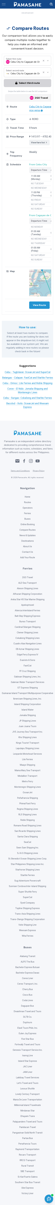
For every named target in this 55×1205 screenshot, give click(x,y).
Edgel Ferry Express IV (27, 654)
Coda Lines (27, 1000)
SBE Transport (27, 1171)
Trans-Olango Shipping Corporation (27, 919)
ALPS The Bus (27, 962)
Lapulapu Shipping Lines (27, 748)
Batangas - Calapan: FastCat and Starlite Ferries (27, 377)
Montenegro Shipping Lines (27, 787)
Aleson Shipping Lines (27, 588)
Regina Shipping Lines (27, 809)
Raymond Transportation (27, 1149)
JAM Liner (27, 1072)
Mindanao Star (27, 1110)
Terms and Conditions (20, 471)
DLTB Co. (27, 1017)
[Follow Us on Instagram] (30, 461)
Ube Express (27, 1188)
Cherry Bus (27, 989)
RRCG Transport (27, 1160)
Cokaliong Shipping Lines (27, 638)
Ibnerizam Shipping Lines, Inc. (27, 698)
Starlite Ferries (27, 875)
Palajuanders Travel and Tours (27, 1121)
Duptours (27, 1022)
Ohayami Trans (27, 1116)
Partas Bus (27, 1138)
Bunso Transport (27, 621)
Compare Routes (27, 530)
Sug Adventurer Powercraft (27, 880)
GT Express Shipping (27, 687)
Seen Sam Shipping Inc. (27, 847)
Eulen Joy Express (27, 1033)
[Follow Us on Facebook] (24, 461)
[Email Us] (17, 461)
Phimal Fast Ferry (27, 803)
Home (27, 497)
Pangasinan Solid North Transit (27, 1132)
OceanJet (27, 792)
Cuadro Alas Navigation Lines (27, 643)
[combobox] (25, 62)
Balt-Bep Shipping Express (27, 616)
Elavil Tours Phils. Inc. (27, 1028)
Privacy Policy (38, 471)
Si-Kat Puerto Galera (27, 1177)
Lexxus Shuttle (27, 1088)
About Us (27, 546)
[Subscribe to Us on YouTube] (37, 461)
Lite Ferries (27, 759)
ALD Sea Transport (27, 583)
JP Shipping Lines (27, 721)
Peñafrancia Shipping (27, 798)
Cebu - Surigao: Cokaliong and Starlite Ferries (27, 397)
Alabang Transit (27, 956)
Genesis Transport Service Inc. (27, 1050)
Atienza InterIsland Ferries (27, 610)
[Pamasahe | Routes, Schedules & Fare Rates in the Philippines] (27, 4)
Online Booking (27, 524)
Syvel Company (27, 903)
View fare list (38, 142)
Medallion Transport (27, 776)
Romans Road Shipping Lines (27, 825)
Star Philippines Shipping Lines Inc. (27, 864)
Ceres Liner (27, 978)
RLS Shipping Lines (27, 814)
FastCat (27, 665)
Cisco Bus (27, 995)
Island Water (28, 710)
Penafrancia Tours (27, 1143)
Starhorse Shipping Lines (27, 869)
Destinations (27, 541)
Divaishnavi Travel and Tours (27, 1011)
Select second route (15, 70)
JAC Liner (27, 1066)
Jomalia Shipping (27, 715)
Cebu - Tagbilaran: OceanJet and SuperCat (27, 372)
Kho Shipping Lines (27, 737)
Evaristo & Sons (27, 660)
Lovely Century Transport (27, 1094)
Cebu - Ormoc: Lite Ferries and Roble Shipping (27, 383)
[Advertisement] (27, 18)
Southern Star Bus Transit (27, 1182)
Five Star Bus (27, 1039)
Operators (28, 508)
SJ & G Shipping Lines (27, 853)
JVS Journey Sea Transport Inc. (27, 732)
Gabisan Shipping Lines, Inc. (27, 676)
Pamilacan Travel (27, 1127)
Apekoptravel (27, 605)
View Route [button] (39, 305)
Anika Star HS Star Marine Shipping (27, 599)
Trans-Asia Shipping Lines (27, 914)
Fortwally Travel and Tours (27, 1044)
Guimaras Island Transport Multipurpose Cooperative (27, 693)
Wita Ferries (27, 936)
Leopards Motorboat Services (27, 754)
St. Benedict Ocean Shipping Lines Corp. (27, 858)
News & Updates (28, 535)
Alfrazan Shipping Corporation (27, 594)
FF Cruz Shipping (27, 671)
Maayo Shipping (27, 765)
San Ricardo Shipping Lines (28, 831)
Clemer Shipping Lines (27, 632)
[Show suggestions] (43, 60)
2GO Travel (27, 577)
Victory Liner (27, 1193)
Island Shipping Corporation (27, 704)
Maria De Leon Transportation (27, 1099)
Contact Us (27, 552)
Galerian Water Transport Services (27, 682)
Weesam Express (27, 930)
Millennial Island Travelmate (27, 1105)
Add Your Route (27, 557)
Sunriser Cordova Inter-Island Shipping (27, 886)
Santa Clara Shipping (27, 836)
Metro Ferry (27, 781)
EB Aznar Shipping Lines (27, 649)
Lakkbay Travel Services (27, 1077)
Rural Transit (27, 1166)
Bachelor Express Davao (27, 973)
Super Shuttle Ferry (27, 891)
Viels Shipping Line (27, 925)
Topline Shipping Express (27, 908)
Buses (27, 519)
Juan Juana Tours (27, 726)
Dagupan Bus (27, 1006)
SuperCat (27, 897)
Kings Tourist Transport (27, 743)
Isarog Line (27, 1055)
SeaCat (27, 842)
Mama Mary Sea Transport (27, 770)
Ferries (27, 513)
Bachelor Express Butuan (27, 967)
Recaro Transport (27, 1155)
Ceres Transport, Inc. (27, 984)
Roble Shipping (27, 820)
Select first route (13, 59)
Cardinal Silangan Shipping (27, 627)
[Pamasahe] (27, 432)
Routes (27, 502)
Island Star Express (27, 1061)
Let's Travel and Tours (27, 1083)
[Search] (51, 4)
